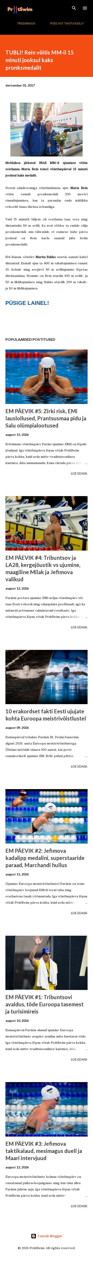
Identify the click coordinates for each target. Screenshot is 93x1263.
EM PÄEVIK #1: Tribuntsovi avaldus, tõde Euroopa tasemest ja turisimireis (44, 1004)
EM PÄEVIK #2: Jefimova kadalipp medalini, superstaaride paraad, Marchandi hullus (44, 857)
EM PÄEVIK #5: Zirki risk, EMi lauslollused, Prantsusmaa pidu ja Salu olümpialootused (45, 418)
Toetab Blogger (49, 1236)
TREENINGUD (26, 23)
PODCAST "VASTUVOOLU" (67, 23)
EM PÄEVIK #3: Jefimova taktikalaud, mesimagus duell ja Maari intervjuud (43, 1150)
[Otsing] (74, 8)
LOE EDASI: (79, 473)
